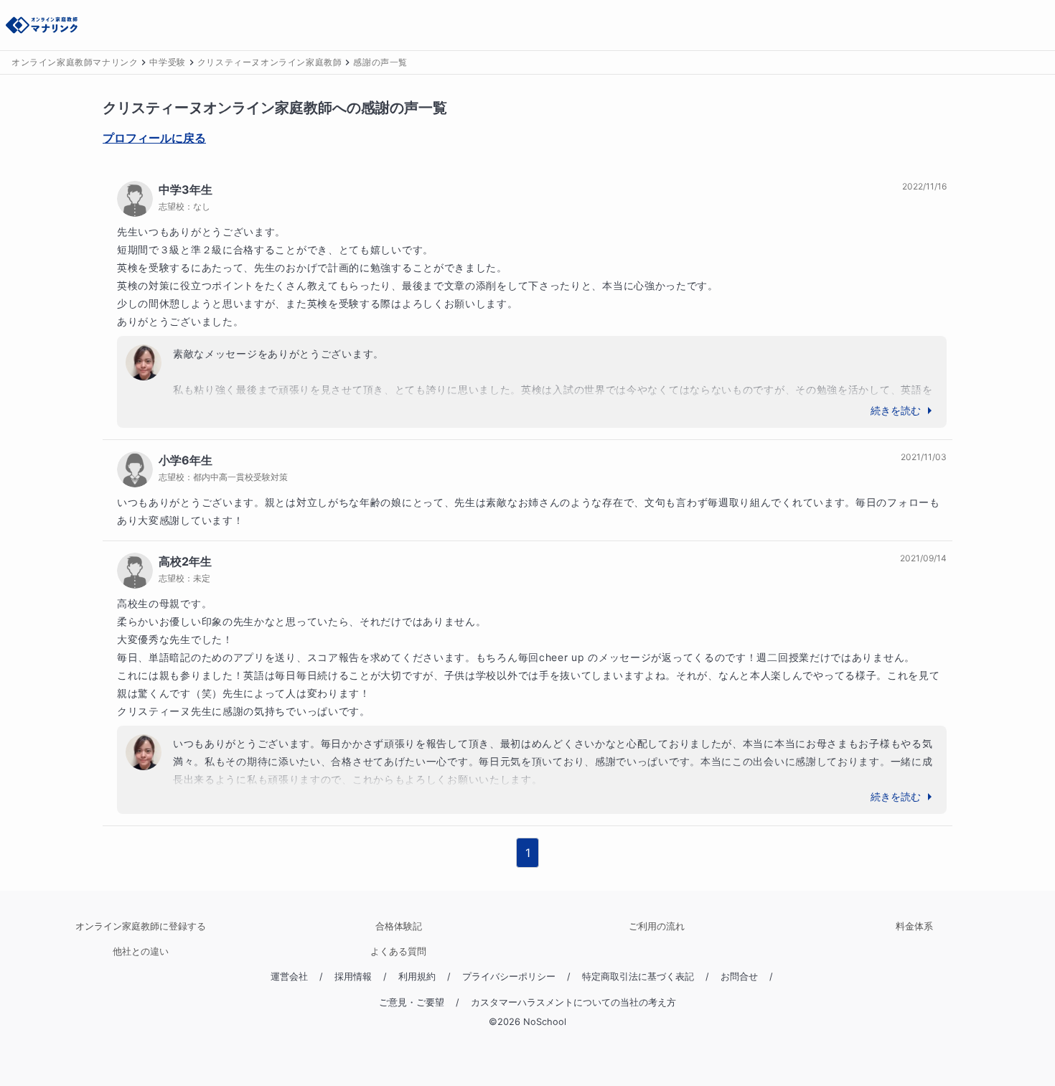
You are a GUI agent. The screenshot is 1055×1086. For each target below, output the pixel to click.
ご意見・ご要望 (411, 1002)
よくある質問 (398, 951)
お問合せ (739, 976)
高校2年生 (185, 561)
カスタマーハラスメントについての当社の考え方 (573, 1002)
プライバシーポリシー (508, 976)
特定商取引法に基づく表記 (638, 976)
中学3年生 (185, 189)
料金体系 (914, 926)
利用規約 (417, 976)
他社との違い (141, 951)
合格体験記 (398, 926)
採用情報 (353, 976)
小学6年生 (185, 460)
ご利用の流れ (657, 926)
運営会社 (289, 976)
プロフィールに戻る (154, 138)
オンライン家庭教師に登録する (140, 926)
